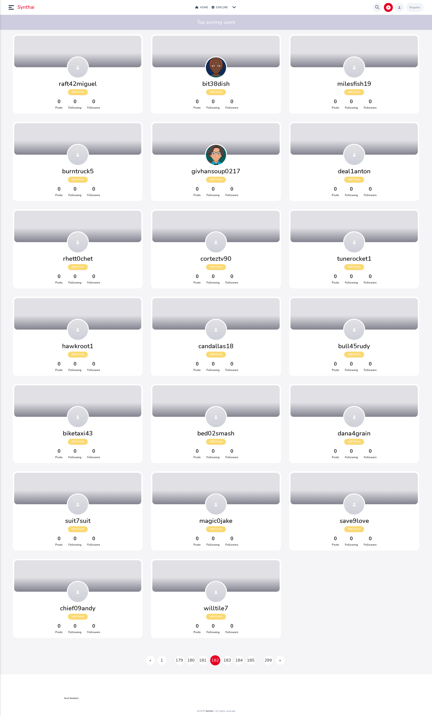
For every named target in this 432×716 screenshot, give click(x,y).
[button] (13, 7)
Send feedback (71, 698)
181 (203, 660)
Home (203, 7)
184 (239, 660)
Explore (221, 7)
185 (250, 660)
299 (268, 660)
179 (179, 660)
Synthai (26, 7)
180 (191, 660)
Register (415, 7)
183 (227, 660)
